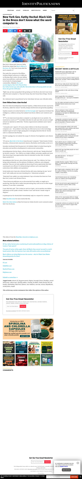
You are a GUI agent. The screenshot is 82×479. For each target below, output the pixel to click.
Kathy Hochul (43, 282)
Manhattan (11, 284)
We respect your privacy (33, 469)
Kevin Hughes (16, 27)
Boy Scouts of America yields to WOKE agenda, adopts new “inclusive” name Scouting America (67, 78)
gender (45, 10)
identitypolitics (35, 10)
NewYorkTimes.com (8, 269)
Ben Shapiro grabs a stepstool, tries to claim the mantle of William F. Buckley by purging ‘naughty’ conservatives (66, 171)
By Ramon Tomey (64, 186)
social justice (6, 286)
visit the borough (30, 111)
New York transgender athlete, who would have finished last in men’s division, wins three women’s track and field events (67, 128)
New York (18, 284)
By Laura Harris (64, 99)
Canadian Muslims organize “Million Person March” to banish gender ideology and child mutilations (66, 163)
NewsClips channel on (27, 237)
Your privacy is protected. (11, 310)
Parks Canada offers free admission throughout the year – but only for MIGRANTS (67, 97)
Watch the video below (9, 202)
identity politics (22, 282)
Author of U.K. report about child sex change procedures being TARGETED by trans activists (67, 197)
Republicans (49, 284)
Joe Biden (35, 282)
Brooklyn (46, 280)
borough (36, 280)
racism (43, 284)
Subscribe (74, 477)
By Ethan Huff (63, 166)
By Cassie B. (63, 207)
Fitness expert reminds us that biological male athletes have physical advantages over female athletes (67, 191)
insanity (30, 282)
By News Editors (64, 93)
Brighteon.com (7, 272)
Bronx (41, 280)
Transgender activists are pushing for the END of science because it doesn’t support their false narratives (67, 204)
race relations (31, 284)
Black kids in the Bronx (16, 141)
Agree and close (66, 470)
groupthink (10, 10)
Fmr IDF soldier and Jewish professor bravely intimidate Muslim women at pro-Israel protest (66, 104)
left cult (50, 282)
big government (23, 280)
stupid (13, 286)
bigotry (31, 280)
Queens (23, 284)
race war (37, 284)
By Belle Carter (64, 74)
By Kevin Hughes (64, 87)
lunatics (5, 284)
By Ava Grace (63, 81)
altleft (18, 10)
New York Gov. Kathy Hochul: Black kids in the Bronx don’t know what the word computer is (67, 84)
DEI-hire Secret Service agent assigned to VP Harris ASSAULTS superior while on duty (66, 184)
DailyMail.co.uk (7, 266)
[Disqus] (28, 392)
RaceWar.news (11, 199)
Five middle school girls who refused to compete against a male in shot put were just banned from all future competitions (66, 136)
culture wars (13, 282)
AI (17, 280)
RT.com (5, 262)
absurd (14, 280)
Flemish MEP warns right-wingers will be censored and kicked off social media (65, 72)
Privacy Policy (41, 473)
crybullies (26, 10)
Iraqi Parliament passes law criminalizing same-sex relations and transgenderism (65, 177)
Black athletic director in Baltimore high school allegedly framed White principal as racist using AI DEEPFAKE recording (66, 143)
